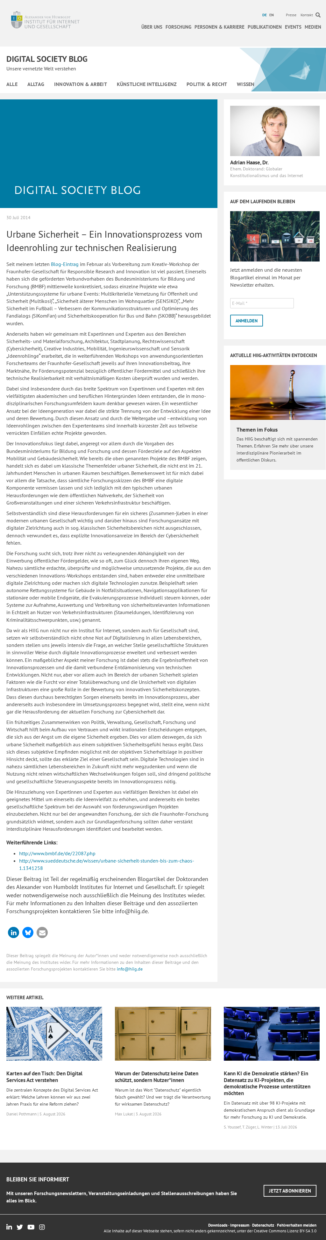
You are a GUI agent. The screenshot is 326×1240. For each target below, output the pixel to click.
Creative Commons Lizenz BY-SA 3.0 (285, 1231)
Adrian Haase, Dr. (249, 162)
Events (293, 27)
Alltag (35, 84)
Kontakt (307, 14)
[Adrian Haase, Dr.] (275, 130)
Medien (313, 27)
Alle (12, 84)
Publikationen (265, 27)
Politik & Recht (207, 84)
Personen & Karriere (219, 27)
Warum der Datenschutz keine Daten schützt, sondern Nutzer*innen (156, 1076)
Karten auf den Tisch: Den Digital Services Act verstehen (44, 1076)
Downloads (217, 1225)
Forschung (178, 27)
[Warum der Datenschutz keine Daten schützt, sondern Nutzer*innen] (163, 1033)
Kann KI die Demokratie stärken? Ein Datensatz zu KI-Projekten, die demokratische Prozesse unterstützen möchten (267, 1083)
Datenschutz (263, 1225)
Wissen (245, 84)
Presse (291, 14)
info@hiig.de (131, 911)
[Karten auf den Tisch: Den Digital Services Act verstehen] (54, 1033)
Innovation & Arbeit (80, 84)
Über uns (151, 27)
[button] (13, 932)
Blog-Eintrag (65, 264)
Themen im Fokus (257, 429)
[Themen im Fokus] (278, 392)
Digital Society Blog (47, 59)
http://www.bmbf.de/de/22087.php (57, 853)
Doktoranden (192, 879)
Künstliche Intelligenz (147, 84)
